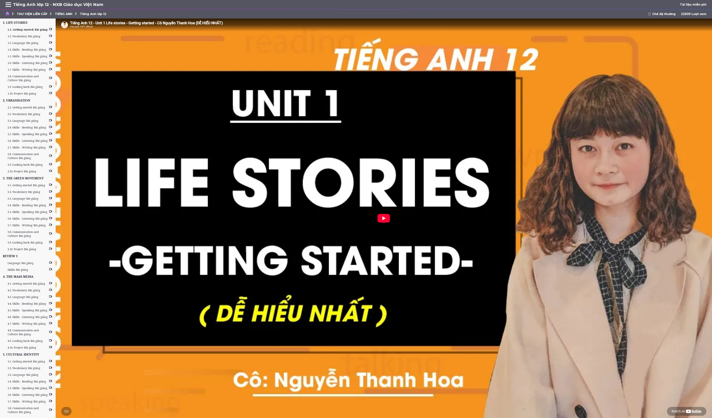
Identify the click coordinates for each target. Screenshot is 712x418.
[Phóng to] (8, 4)
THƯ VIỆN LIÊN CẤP (32, 14)
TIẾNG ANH (63, 14)
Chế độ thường (664, 14)
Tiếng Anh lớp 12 (93, 14)
